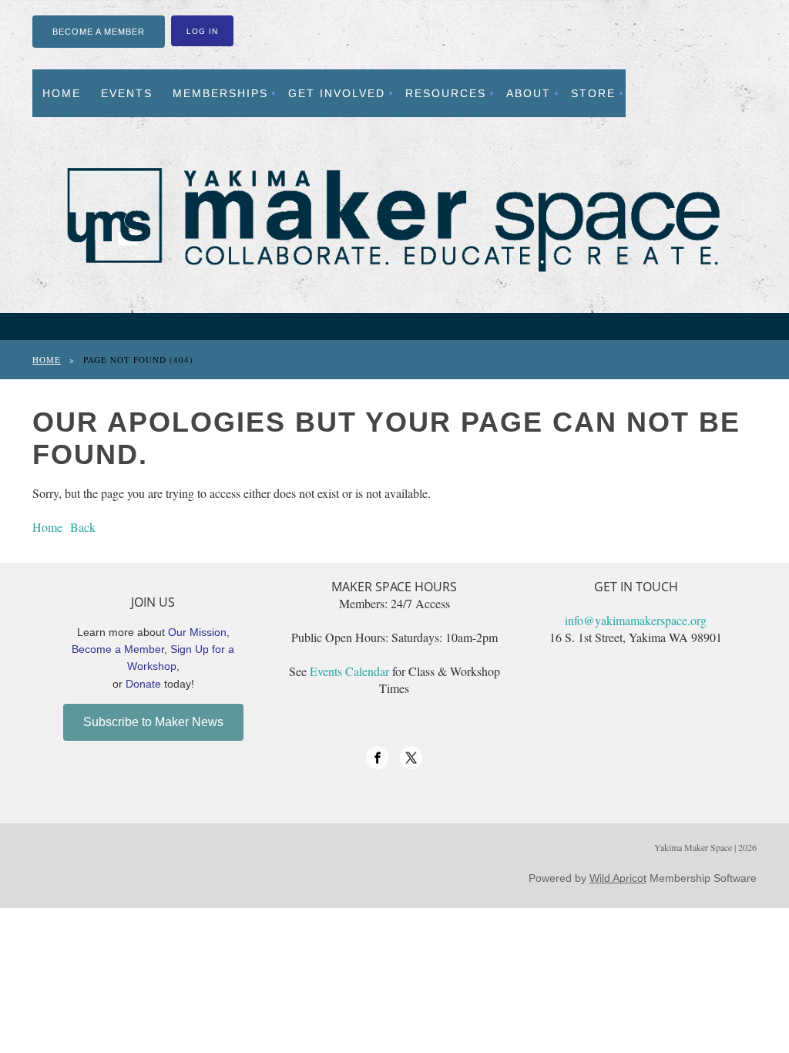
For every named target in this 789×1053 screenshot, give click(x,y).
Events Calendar (349, 671)
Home (46, 359)
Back (83, 527)
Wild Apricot (617, 878)
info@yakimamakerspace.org (636, 620)
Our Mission (197, 632)
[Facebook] (377, 757)
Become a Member (118, 649)
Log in (202, 31)
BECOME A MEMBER (98, 31)
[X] (411, 757)
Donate (143, 684)
